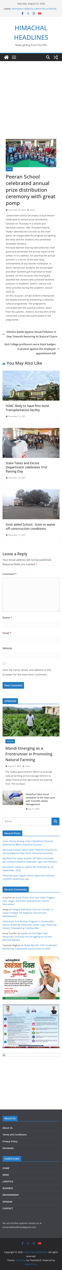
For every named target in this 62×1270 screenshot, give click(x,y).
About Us (8, 1127)
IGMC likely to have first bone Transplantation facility (27, 408)
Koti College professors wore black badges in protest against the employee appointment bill (30, 349)
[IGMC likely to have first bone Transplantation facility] (31, 373)
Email (7, 633)
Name (7, 617)
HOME (6, 1168)
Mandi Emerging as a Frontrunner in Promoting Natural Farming (28, 753)
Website (7, 648)
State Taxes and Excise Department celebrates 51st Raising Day (26, 467)
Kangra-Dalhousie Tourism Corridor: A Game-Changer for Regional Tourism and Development (28, 913)
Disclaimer (8, 1148)
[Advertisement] (31, 94)
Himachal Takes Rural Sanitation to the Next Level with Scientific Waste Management (40, 799)
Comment (10, 574)
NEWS (9, 169)
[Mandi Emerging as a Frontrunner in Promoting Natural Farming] (31, 721)
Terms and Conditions (15, 1134)
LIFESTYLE (8, 1181)
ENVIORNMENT (11, 1194)
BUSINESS (8, 1188)
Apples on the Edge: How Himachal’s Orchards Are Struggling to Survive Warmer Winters (27, 936)
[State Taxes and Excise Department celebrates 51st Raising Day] (31, 430)
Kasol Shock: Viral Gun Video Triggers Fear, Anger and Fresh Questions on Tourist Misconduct (29, 901)
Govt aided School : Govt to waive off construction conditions (30, 526)
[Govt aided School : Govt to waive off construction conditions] (31, 491)
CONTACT (8, 1208)
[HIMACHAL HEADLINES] (6, 57)
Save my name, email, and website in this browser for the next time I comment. (27, 672)
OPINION (10, 741)
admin (32, 210)
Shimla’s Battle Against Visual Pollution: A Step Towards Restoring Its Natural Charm (31, 334)
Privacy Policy (10, 1141)
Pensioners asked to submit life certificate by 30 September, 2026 (34, 10)
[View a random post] (55, 57)
